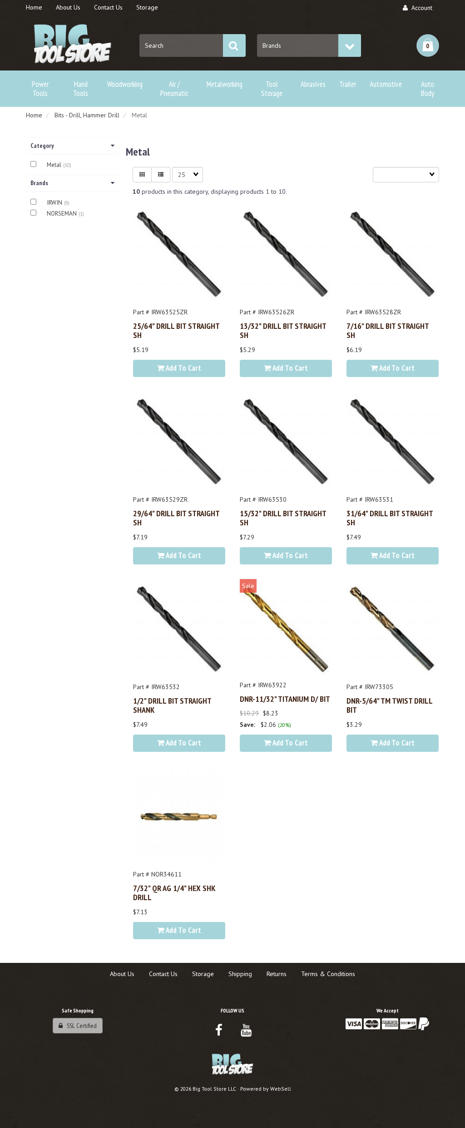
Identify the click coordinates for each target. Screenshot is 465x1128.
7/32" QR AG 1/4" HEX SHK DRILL (174, 892)
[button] (427, 45)
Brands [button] (39, 183)
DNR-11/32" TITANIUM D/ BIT (285, 698)
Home (34, 115)
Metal (55, 165)
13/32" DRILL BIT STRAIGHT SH (283, 330)
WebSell (280, 1088)
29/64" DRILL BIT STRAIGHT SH (176, 518)
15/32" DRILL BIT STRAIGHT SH (283, 518)
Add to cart (182, 368)
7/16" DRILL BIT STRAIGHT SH (387, 330)
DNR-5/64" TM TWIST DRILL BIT (389, 705)
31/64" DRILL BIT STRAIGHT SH (389, 518)
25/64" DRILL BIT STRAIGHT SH (176, 330)
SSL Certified (80, 1026)
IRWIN (55, 202)
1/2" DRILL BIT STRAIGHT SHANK (172, 705)
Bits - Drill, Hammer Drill (86, 115)
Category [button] (42, 145)
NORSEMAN (63, 213)
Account (420, 8)
